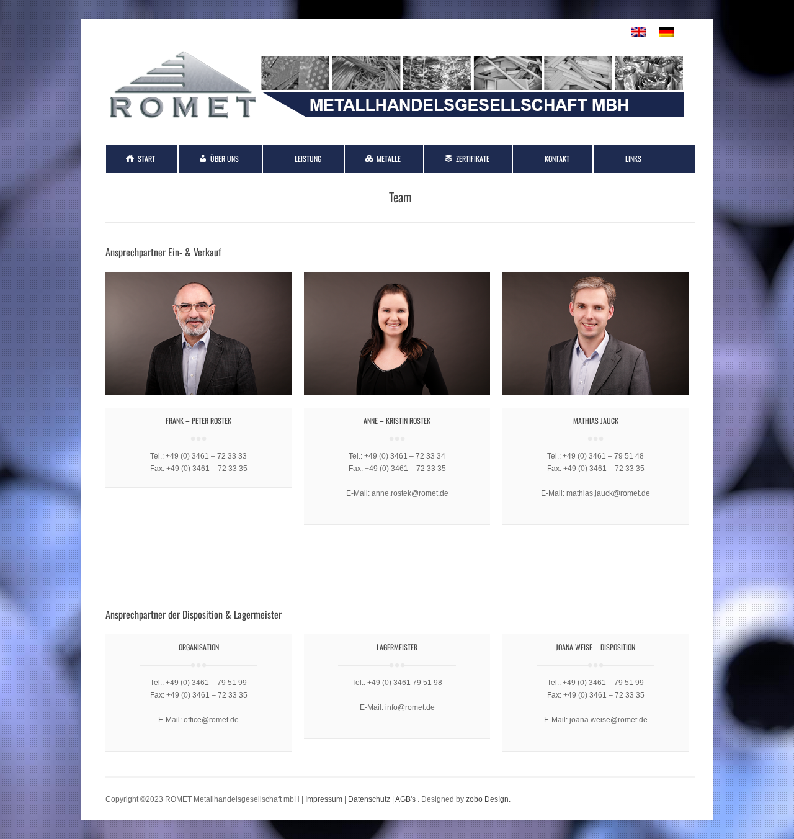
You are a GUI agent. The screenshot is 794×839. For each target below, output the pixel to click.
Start (146, 158)
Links (633, 158)
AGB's (405, 799)
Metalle (389, 158)
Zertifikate (472, 158)
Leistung (308, 158)
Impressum (323, 799)
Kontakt (557, 158)
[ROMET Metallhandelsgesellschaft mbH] (397, 121)
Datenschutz (369, 799)
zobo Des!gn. (488, 799)
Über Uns (224, 158)
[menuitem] (639, 32)
